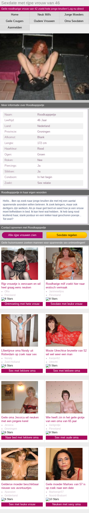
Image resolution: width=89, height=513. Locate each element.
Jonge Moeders (74, 14)
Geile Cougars (15, 21)
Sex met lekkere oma (22, 370)
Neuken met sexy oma (66, 504)
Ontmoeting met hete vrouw (22, 303)
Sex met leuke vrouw (22, 504)
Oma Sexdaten (74, 21)
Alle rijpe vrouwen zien (22, 235)
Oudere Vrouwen (44, 21)
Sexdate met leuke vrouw (66, 303)
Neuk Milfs (44, 14)
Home (14, 14)
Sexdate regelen (67, 235)
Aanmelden (15, 27)
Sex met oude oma (66, 437)
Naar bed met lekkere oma (21, 437)
